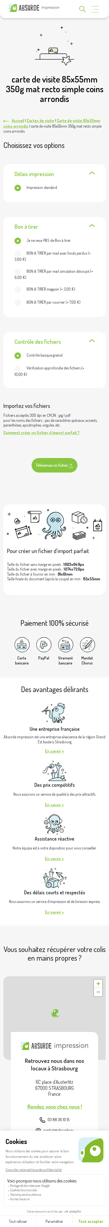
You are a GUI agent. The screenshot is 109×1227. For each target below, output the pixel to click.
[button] (54, 1013)
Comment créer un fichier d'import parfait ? (41, 432)
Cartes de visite (40, 120)
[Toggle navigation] (95, 9)
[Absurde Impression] (35, 8)
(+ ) (53, 256)
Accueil (18, 120)
